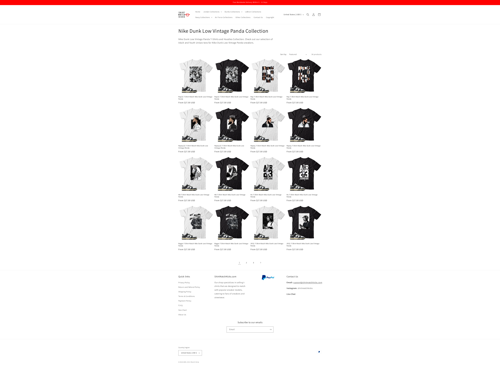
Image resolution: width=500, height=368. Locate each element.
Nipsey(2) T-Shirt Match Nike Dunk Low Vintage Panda (193, 147)
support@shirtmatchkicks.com (307, 282)
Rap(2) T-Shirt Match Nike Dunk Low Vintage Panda (195, 98)
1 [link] (239, 262)
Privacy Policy (184, 282)
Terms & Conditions (186, 296)
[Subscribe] (270, 329)
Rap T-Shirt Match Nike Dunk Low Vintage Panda (266, 98)
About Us (182, 314)
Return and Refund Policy (189, 287)
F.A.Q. (180, 305)
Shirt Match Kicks (193, 362)
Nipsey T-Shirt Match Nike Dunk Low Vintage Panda (267, 147)
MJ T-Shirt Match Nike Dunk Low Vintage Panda (266, 196)
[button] (212, 11)
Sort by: (283, 54)
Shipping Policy (184, 291)
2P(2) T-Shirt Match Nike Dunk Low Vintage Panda (267, 245)
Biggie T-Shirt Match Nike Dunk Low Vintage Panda (195, 245)
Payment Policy (184, 301)
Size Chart (182, 310)
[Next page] (260, 262)
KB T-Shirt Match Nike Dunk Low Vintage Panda (193, 196)
